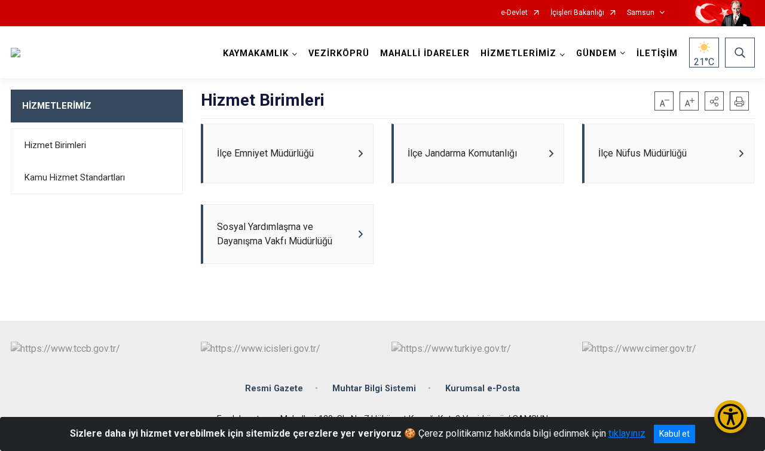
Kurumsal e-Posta (482, 388)
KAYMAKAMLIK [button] (256, 53)
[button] (714, 101)
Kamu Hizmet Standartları (75, 177)
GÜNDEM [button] (596, 53)
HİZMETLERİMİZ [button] (518, 53)
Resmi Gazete (274, 388)
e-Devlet (514, 13)
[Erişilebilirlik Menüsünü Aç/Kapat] (730, 416)
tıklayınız (626, 433)
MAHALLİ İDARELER (425, 53)
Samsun (640, 13)
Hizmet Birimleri (55, 145)
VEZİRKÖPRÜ (338, 53)
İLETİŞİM (657, 53)
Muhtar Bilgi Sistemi (374, 388)
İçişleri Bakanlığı (577, 13)
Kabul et (674, 433)
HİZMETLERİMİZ (56, 105)
